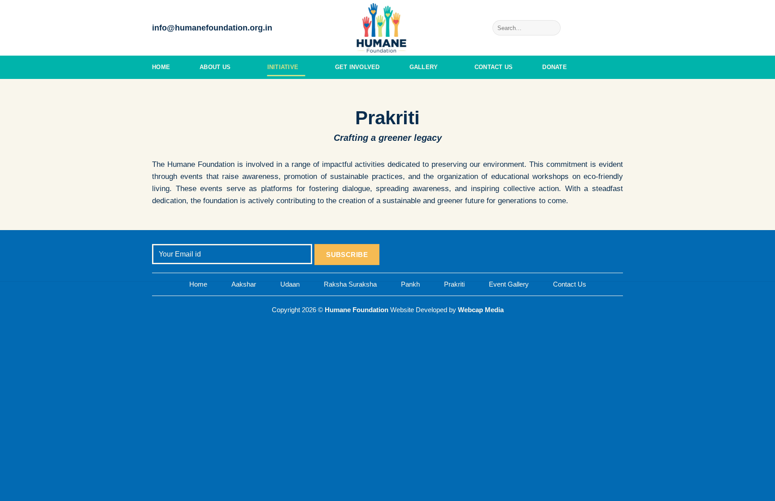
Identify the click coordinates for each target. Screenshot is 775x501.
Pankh (410, 284)
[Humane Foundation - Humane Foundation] (387, 28)
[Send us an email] (617, 28)
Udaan (290, 284)
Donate (554, 67)
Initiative (283, 67)
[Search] (619, 67)
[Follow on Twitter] (605, 28)
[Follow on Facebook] (582, 28)
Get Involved (357, 67)
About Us (215, 67)
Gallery (423, 67)
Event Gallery (509, 284)
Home (161, 67)
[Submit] (552, 27)
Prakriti (454, 284)
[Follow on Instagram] (593, 28)
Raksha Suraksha (350, 284)
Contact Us (494, 67)
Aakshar (243, 284)
